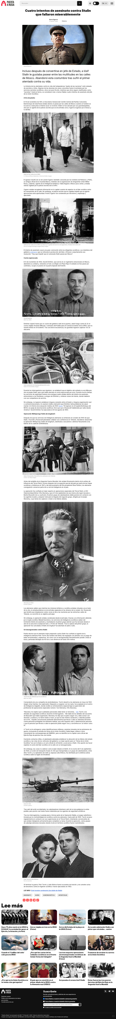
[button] (76, 2)
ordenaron (33, 252)
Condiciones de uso (7, 1002)
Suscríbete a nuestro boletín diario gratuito (60, 1001)
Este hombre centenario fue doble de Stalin (46, 890)
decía (61, 406)
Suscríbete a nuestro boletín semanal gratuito (61, 999)
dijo (77, 712)
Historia (64, 21)
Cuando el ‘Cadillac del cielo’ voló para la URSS (12, 954)
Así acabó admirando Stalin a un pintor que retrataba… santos (101, 928)
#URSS (37, 895)
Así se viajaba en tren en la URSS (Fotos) (43, 928)
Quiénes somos (6, 996)
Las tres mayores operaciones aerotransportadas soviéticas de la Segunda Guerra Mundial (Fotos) (72, 956)
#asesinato (27, 895)
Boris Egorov (53, 19)
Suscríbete (49, 991)
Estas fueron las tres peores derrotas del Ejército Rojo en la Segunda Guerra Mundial (100, 982)
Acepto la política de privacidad (53, 1007)
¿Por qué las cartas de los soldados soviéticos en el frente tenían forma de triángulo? (43, 955)
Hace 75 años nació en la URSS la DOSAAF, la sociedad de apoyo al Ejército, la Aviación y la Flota (14, 929)
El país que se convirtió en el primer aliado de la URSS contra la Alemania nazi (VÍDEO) (43, 982)
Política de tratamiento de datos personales (11, 999)
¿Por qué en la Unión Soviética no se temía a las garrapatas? (14, 981)
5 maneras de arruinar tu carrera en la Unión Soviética (101, 954)
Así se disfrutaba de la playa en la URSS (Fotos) (71, 928)
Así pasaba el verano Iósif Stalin (72, 980)
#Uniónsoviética (49, 895)
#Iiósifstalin (63, 895)
